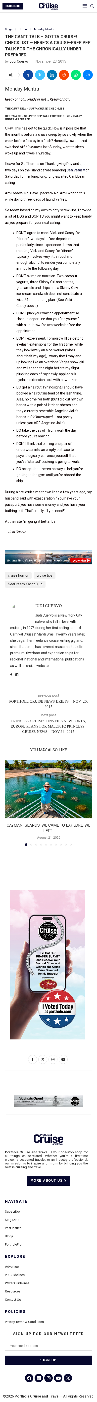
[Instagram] (48, 1378)
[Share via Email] (88, 75)
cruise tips (44, 575)
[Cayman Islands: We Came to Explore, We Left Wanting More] (48, 789)
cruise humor (18, 575)
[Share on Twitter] (40, 75)
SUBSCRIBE (12, 6)
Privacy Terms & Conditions (24, 1321)
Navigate (16, 1201)
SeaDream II (76, 170)
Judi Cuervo (18, 61)
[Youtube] (58, 1378)
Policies (15, 1312)
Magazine (12, 1219)
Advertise (12, 1266)
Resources (12, 1291)
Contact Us (13, 1299)
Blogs (9, 1236)
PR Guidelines (15, 1274)
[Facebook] (29, 1378)
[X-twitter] (68, 1378)
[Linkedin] (39, 1378)
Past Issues (13, 1228)
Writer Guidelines (17, 1283)
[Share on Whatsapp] (76, 75)
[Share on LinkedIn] (52, 75)
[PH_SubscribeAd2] (48, 553)
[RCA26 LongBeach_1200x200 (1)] (48, 1097)
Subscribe (12, 1211)
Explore (15, 1257)
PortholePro (13, 1244)
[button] (9, 802)
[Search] (92, 6)
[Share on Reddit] (64, 75)
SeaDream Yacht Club (25, 584)
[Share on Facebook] (28, 75)
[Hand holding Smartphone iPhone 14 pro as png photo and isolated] (47, 892)
